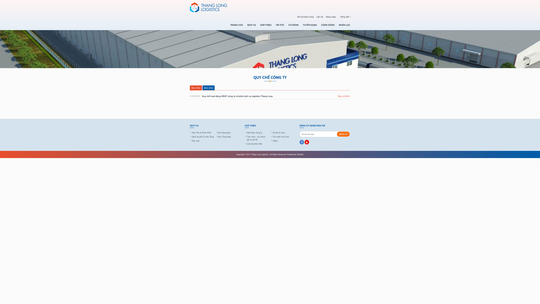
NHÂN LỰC (344, 24)
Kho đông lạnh (224, 132)
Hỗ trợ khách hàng (305, 16)
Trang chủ (236, 24)
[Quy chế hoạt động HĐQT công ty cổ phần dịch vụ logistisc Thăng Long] (270, 96)
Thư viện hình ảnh (281, 136)
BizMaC (300, 154)
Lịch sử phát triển (254, 143)
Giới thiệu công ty (254, 132)
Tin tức (280, 24)
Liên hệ (320, 16)
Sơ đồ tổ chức (279, 132)
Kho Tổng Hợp (224, 136)
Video (275, 140)
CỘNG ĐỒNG (328, 24)
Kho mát (195, 140)
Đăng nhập (331, 16)
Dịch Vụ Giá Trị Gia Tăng (203, 136)
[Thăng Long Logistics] (211, 7)
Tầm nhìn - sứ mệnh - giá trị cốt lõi (256, 138)
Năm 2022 (208, 87)
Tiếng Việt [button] (345, 16)
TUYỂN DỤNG (310, 24)
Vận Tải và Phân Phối (201, 132)
